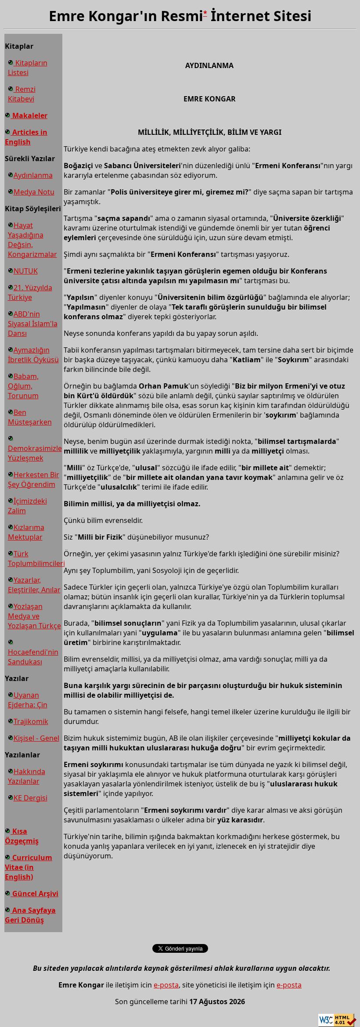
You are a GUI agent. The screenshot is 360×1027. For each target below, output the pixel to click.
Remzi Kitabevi (22, 94)
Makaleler (29, 115)
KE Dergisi (30, 798)
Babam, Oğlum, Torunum (23, 385)
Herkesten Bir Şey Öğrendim (33, 479)
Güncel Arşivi (34, 893)
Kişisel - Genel (36, 738)
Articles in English (26, 137)
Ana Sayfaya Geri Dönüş (30, 915)
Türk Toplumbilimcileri (36, 558)
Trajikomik (31, 721)
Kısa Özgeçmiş (22, 836)
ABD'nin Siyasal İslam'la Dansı (33, 323)
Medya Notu (34, 192)
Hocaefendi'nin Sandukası (33, 657)
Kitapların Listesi (27, 67)
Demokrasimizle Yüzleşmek (35, 453)
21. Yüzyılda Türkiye (30, 292)
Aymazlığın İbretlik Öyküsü (33, 354)
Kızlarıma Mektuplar (26, 532)
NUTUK (26, 271)
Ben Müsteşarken (30, 417)
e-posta (166, 985)
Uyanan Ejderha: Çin (27, 700)
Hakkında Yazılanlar (26, 776)
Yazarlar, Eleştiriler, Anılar (34, 585)
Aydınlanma (33, 175)
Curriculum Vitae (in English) (28, 867)
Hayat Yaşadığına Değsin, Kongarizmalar (32, 239)
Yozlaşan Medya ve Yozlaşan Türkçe (34, 616)
